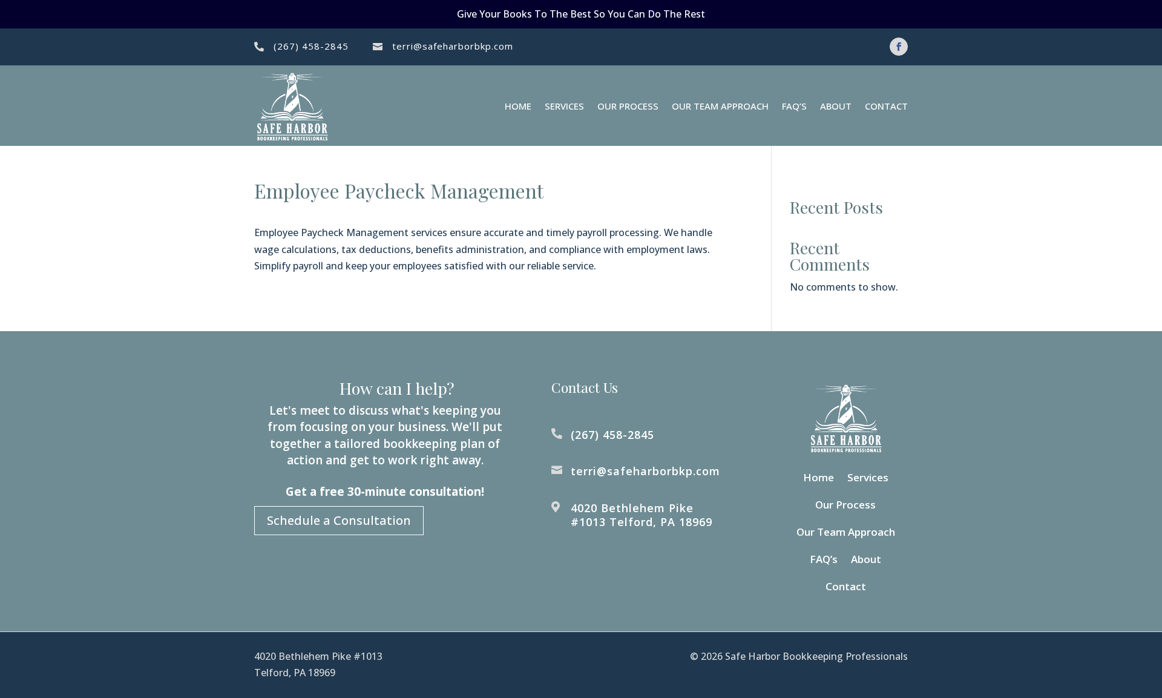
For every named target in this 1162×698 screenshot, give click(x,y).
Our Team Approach (720, 106)
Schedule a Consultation (339, 520)
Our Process (627, 106)
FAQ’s (794, 106)
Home (518, 106)
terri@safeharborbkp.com (452, 46)
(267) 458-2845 (311, 46)
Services (564, 106)
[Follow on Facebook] (899, 47)
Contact (886, 106)
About (836, 106)
